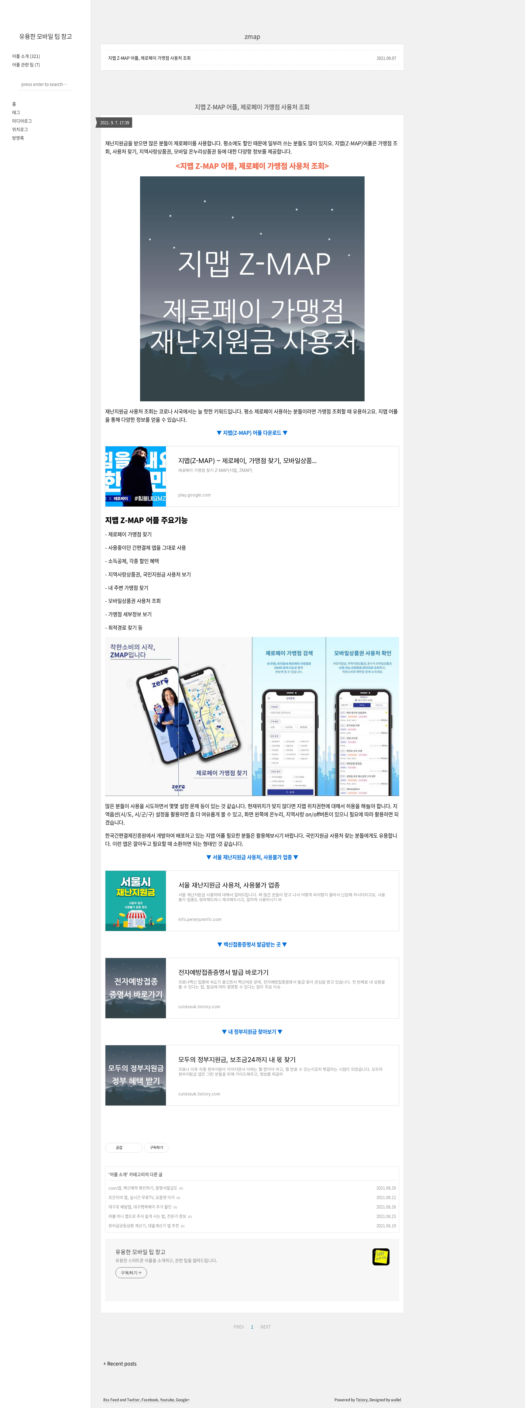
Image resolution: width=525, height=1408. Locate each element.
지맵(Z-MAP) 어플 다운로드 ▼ (255, 432)
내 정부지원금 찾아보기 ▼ (255, 1031)
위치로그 (20, 129)
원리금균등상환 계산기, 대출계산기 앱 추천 (143, 1225)
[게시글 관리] (135, 1147)
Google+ (183, 1400)
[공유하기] (128, 1147)
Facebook (150, 1400)
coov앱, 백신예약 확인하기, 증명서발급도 (142, 1188)
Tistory (362, 1400)
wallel (396, 1400)
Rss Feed (111, 1400)
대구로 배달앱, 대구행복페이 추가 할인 (140, 1206)
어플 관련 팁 (26, 64)
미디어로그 (22, 121)
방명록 (18, 138)
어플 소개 (26, 56)
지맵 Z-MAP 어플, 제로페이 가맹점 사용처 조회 (149, 58)
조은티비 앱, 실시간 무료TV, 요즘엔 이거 (141, 1197)
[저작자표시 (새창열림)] (171, 1147)
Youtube (167, 1400)
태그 (16, 112)
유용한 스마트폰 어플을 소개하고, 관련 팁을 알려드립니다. (166, 1260)
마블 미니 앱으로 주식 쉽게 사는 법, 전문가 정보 (147, 1216)
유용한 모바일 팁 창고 (45, 36)
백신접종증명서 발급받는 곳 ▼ (254, 944)
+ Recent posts (119, 1363)
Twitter (133, 1400)
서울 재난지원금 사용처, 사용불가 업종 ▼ (254, 857)
